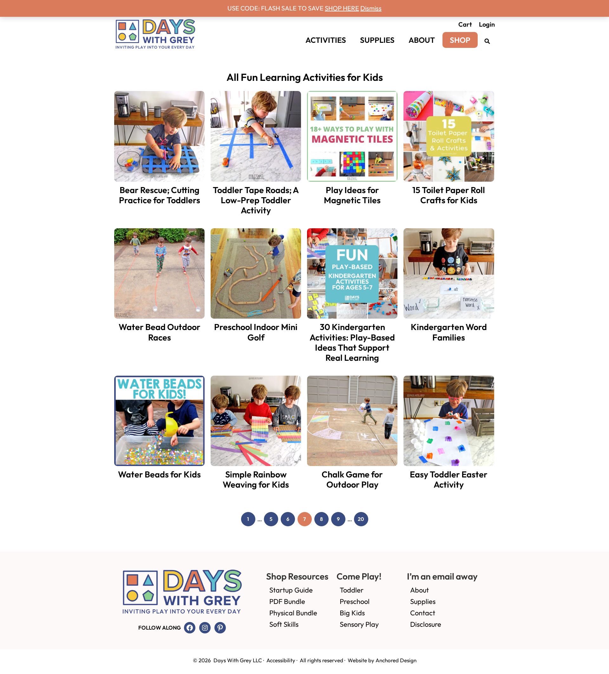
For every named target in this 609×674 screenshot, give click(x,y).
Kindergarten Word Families (449, 331)
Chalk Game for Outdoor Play (352, 479)
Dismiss (371, 8)
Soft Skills (283, 624)
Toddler (351, 590)
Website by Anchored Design (382, 660)
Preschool (355, 601)
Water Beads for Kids (159, 474)
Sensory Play (359, 624)
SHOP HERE (342, 8)
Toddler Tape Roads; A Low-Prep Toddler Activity (256, 200)
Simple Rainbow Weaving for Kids (256, 479)
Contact (422, 612)
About (419, 590)
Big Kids (352, 612)
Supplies (422, 601)
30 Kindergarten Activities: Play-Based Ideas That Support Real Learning (352, 342)
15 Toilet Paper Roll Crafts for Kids (448, 195)
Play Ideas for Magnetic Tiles (352, 195)
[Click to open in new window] (487, 40)
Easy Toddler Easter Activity (449, 479)
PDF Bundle (287, 601)
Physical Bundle (293, 612)
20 (363, 520)
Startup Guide (291, 590)
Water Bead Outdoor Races (159, 331)
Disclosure (425, 624)
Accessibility (280, 660)
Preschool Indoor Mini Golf (256, 331)
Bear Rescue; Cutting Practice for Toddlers (159, 195)
